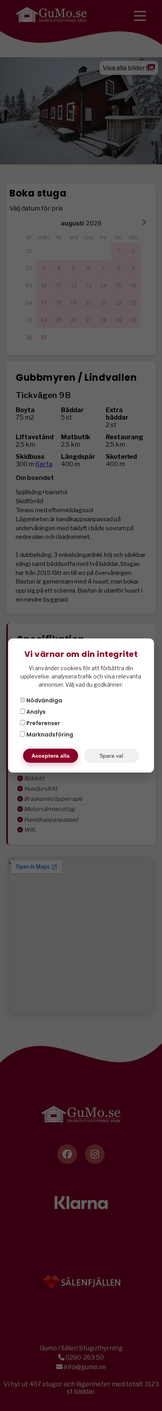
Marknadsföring (49, 734)
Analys (35, 712)
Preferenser (42, 723)
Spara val (111, 756)
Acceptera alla (50, 756)
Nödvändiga (43, 700)
